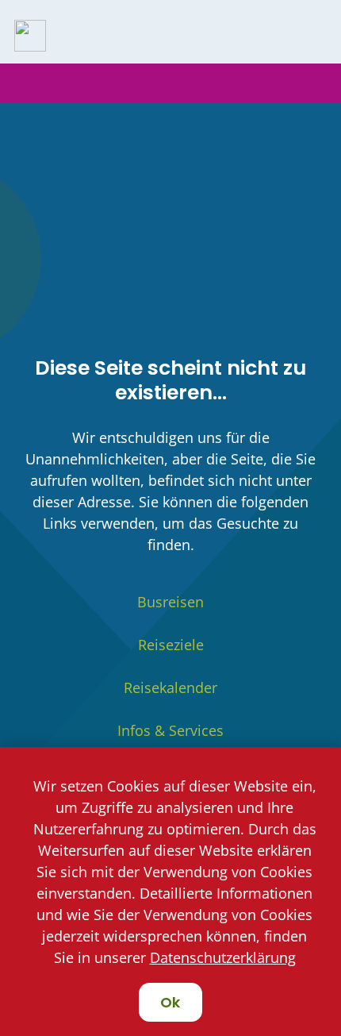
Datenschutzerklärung (223, 957)
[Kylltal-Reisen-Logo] (30, 36)
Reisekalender (170, 687)
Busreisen (170, 601)
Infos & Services (170, 730)
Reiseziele (171, 644)
